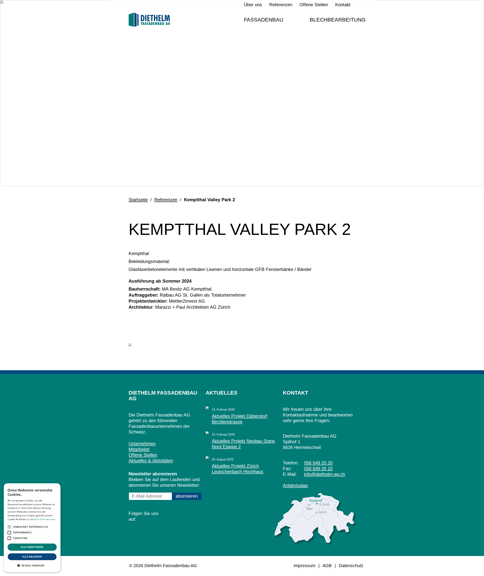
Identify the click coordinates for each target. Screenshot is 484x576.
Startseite (138, 199)
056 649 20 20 (318, 462)
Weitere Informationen (42, 519)
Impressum (304, 565)
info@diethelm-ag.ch (324, 474)
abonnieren (187, 496)
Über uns (253, 4)
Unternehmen (142, 443)
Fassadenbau (263, 20)
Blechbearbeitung (338, 20)
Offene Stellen (313, 4)
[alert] (32, 527)
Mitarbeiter (139, 449)
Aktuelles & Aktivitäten (151, 460)
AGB (327, 565)
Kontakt (343, 4)
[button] (9, 527)
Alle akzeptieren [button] (32, 547)
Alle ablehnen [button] (32, 556)
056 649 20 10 (318, 468)
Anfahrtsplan (295, 485)
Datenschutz (351, 565)
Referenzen (280, 4)
